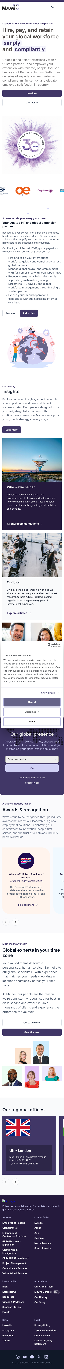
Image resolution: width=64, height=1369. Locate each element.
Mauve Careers (46, 1291)
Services (32, 93)
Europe (38, 1222)
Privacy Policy (42, 1325)
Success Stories (11, 1306)
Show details (48, 693)
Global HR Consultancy (15, 1258)
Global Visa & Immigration (10, 1251)
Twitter (6, 1340)
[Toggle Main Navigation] (59, 7)
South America (42, 1248)
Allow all (32, 702)
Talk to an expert (32, 1022)
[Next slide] (15, 922)
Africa (37, 1227)
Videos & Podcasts (13, 1301)
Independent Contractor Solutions (14, 1234)
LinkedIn (7, 1325)
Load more (12, 429)
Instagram (8, 1330)
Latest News (9, 1291)
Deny (32, 721)
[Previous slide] (6, 922)
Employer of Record (13, 1222)
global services (32, 782)
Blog (5, 1286)
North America (42, 1243)
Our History (40, 1297)
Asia (36, 1232)
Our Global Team (43, 1286)
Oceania (39, 1238)
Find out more (26, 904)
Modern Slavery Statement (43, 1342)
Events (6, 1312)
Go (32, 768)
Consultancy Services (14, 1268)
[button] (53, 7)
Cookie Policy (42, 1335)
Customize (30, 712)
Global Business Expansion (11, 1243)
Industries (29, 313)
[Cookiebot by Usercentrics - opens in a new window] (48, 645)
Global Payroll (10, 1227)
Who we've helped (21, 487)
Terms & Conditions (45, 1330)
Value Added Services (14, 1273)
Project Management (14, 1263)
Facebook (8, 1335)
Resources (8, 1296)
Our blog (13, 582)
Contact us (32, 102)
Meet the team (32, 1032)
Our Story (39, 1302)
